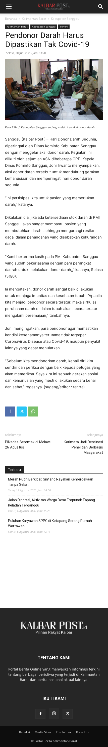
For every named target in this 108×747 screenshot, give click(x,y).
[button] (9, 7)
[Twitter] (22, 411)
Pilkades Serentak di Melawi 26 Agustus (27, 445)
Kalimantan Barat (34, 18)
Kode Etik (82, 732)
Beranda (11, 18)
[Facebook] (10, 411)
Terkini (64, 26)
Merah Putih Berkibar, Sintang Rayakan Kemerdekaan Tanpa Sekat (50, 481)
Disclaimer (63, 732)
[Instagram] (54, 713)
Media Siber (43, 732)
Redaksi (24, 732)
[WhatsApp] (33, 411)
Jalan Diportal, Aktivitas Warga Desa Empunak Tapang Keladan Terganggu (51, 502)
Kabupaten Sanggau (65, 18)
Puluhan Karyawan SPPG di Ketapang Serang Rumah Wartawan (50, 523)
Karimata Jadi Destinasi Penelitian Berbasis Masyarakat (83, 447)
